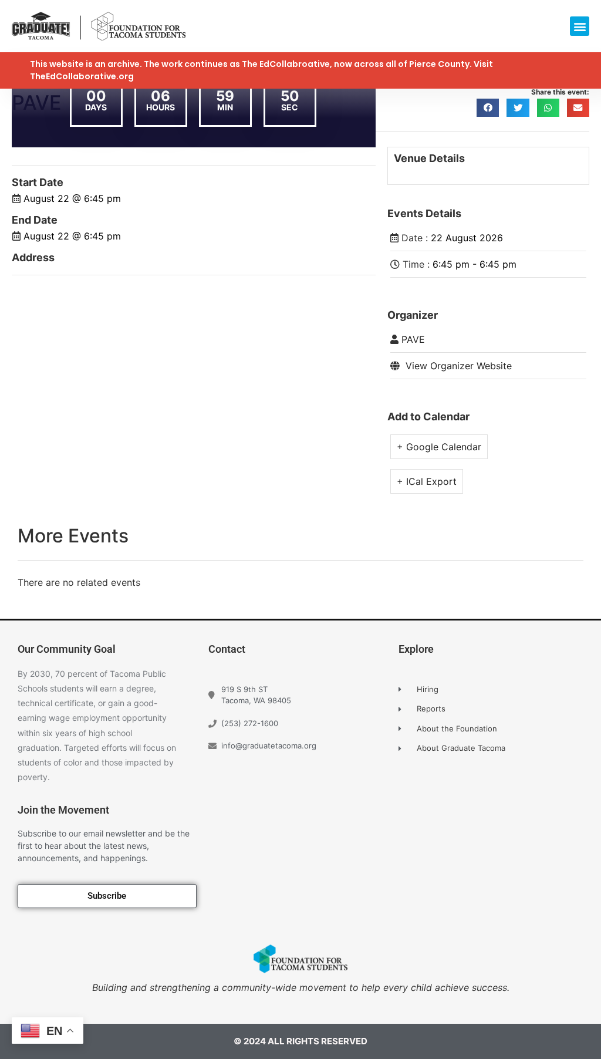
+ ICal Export (427, 481)
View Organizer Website (459, 366)
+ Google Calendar (439, 447)
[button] (579, 26)
